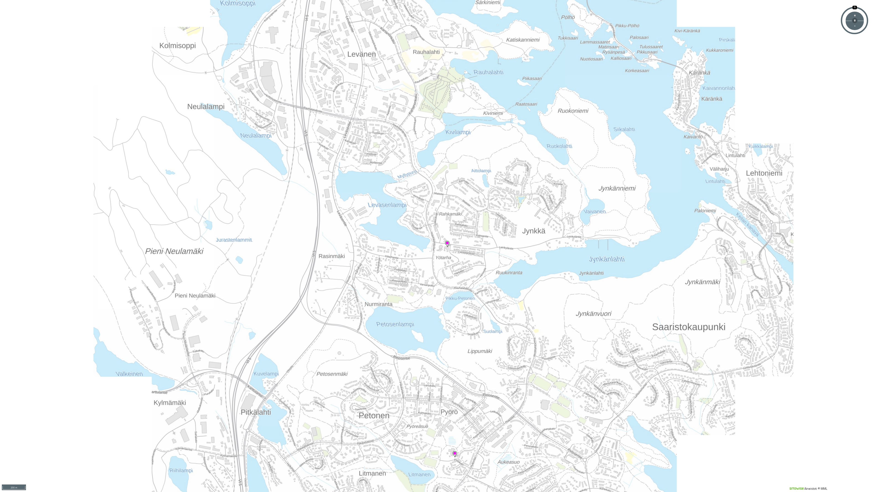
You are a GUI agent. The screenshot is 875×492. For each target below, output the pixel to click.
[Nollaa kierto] (854, 20)
